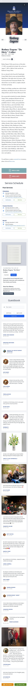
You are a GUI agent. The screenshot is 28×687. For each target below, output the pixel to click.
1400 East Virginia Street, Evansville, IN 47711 (15, 225)
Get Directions (8, 200)
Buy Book (14, 274)
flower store (12, 161)
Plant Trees (20, 200)
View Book (6, 274)
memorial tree (17, 159)
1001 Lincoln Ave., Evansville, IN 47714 (13, 197)
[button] (14, 442)
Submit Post (14, 316)
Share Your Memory (8, 293)
